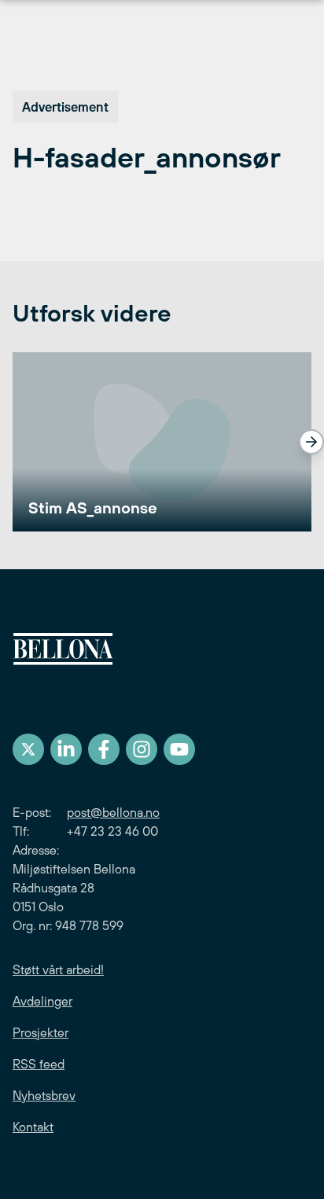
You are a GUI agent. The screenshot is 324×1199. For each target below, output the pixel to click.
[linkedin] (66, 749)
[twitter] (28, 749)
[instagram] (141, 749)
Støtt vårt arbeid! (58, 969)
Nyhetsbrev (44, 1095)
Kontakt (33, 1127)
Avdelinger (42, 1001)
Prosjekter (40, 1032)
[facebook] (104, 749)
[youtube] (179, 749)
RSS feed (38, 1064)
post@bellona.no (113, 812)
